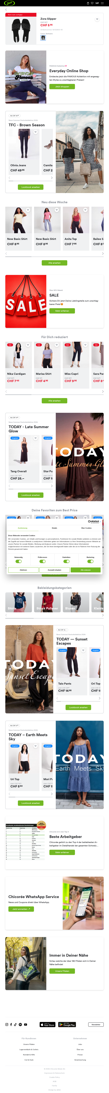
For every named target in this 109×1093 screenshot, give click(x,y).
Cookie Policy (54, 1077)
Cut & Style (28, 1060)
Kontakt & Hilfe (29, 1055)
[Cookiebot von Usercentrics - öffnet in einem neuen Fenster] (91, 522)
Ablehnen (23, 570)
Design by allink (54, 1090)
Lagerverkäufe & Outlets (28, 1050)
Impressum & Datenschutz (54, 1073)
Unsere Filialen (29, 1044)
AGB (54, 1081)
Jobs (80, 1044)
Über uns (80, 1050)
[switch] (42, 561)
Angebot (15, 438)
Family (54, 1086)
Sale (10, 345)
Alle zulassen (86, 570)
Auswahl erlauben (54, 570)
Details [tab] (54, 528)
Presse (80, 1055)
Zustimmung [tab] (22, 528)
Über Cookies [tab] (86, 528)
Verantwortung (80, 1060)
